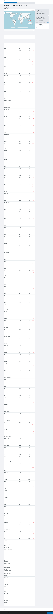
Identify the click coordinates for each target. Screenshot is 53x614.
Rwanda (5, 413)
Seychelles (5, 429)
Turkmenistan (6, 497)
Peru (5, 395)
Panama (5, 388)
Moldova (5, 338)
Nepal (5, 359)
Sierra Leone (6, 431)
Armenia (5, 64)
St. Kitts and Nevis (6, 456)
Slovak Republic (6, 438)
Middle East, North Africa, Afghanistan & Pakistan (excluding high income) (7, 572)
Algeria (5, 50)
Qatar (5, 406)
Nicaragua (5, 368)
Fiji (4, 195)
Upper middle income (7, 604)
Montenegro (6, 345)
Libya (5, 302)
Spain (5, 452)
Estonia (5, 186)
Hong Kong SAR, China (7, 241)
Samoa (5, 415)
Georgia (5, 209)
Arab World (5, 540)
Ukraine (5, 506)
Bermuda (5, 93)
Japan (5, 268)
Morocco (5, 347)
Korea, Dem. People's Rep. (7, 279)
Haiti (5, 236)
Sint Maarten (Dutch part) (7, 436)
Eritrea (5, 184)
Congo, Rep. (6, 148)
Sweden (5, 470)
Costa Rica (5, 150)
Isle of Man (5, 259)
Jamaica (5, 266)
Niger (5, 370)
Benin (5, 91)
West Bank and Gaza (7, 529)
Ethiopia (5, 191)
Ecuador (5, 175)
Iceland (5, 245)
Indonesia (5, 250)
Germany (5, 211)
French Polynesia (6, 202)
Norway (5, 379)
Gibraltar (5, 216)
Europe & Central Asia (7, 554)
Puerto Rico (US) (6, 404)
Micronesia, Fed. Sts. (7, 336)
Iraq (4, 254)
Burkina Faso (6, 114)
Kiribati (5, 277)
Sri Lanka (5, 454)
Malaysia (5, 318)
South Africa (6, 447)
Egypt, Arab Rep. (6, 177)
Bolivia (5, 98)
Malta (5, 325)
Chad (5, 132)
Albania (5, 48)
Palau (5, 386)
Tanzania (5, 479)
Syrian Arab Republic (7, 474)
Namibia (5, 354)
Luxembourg (6, 309)
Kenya (5, 275)
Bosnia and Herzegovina (7, 100)
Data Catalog (45, 2)
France (5, 200)
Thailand (5, 481)
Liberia (5, 300)
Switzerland (6, 472)
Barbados (5, 82)
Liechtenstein (6, 304)
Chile (5, 136)
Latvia (5, 293)
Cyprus (5, 161)
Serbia (5, 427)
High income (6, 593)
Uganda (5, 504)
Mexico (5, 334)
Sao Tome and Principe (7, 420)
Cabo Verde (5, 118)
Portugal (5, 402)
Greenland (5, 220)
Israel (5, 261)
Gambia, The (6, 207)
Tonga (5, 488)
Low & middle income (7, 595)
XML (40, 25)
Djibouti (5, 168)
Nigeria (5, 372)
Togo (5, 486)
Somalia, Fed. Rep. (6, 445)
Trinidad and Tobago (7, 490)
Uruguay (5, 515)
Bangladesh (5, 80)
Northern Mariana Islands (7, 377)
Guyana (5, 234)
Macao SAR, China (6, 311)
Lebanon (5, 295)
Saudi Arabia (6, 422)
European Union (6, 558)
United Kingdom (6, 511)
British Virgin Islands (7, 107)
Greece (5, 218)
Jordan (5, 270)
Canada (5, 125)
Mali (5, 322)
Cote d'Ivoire (6, 152)
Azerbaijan (5, 73)
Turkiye (5, 495)
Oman (5, 381)
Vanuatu (5, 520)
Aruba (5, 66)
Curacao (5, 159)
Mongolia (5, 343)
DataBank (38, 2)
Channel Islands (6, 134)
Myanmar (5, 352)
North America (6, 575)
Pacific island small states (7, 582)
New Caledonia (6, 363)
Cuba (5, 157)
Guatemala (5, 227)
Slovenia (5, 440)
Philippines (5, 397)
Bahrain (5, 77)
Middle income (6, 602)
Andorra (5, 55)
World (5, 538)
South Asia (5, 586)
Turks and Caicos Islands (7, 499)
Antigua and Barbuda (7, 59)
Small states (6, 584)
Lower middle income (7, 600)
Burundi (5, 116)
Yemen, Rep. (6, 531)
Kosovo (5, 284)
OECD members (6, 577)
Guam (5, 225)
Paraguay (5, 393)
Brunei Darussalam (6, 109)
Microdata (42, 2)
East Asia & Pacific (6, 547)
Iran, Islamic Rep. (6, 252)
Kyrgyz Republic (6, 288)
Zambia (5, 533)
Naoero (5, 356)
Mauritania (5, 329)
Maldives (5, 320)
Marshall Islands (6, 327)
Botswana (5, 102)
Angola (5, 57)
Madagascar (6, 313)
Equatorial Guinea (6, 182)
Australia (5, 68)
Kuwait (5, 286)
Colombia (5, 141)
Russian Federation (7, 411)
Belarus (5, 84)
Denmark (5, 166)
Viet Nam (5, 524)
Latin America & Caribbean (7, 563)
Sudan (5, 465)
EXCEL (42, 25)
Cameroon (5, 123)
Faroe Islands (6, 193)
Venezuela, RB (6, 522)
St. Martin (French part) (7, 461)
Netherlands (6, 361)
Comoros (5, 143)
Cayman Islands (6, 127)
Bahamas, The (6, 75)
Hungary (5, 243)
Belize (5, 89)
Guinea (5, 229)
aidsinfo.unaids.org (25, 6)
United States (6, 513)
